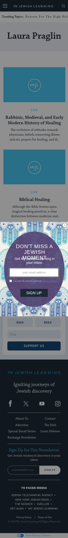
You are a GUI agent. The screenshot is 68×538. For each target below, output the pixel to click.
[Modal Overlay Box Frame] (34, 269)
